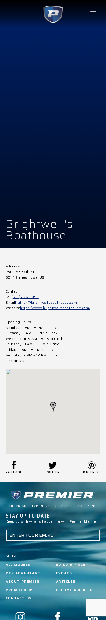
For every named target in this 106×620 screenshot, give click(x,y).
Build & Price (71, 564)
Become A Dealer (74, 590)
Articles (66, 581)
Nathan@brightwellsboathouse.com (46, 302)
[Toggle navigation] (93, 14)
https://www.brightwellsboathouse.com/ (55, 307)
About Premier (23, 581)
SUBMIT (13, 556)
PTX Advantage (23, 573)
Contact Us (19, 598)
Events (64, 573)
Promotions (20, 590)
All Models (18, 564)
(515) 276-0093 (25, 296)
